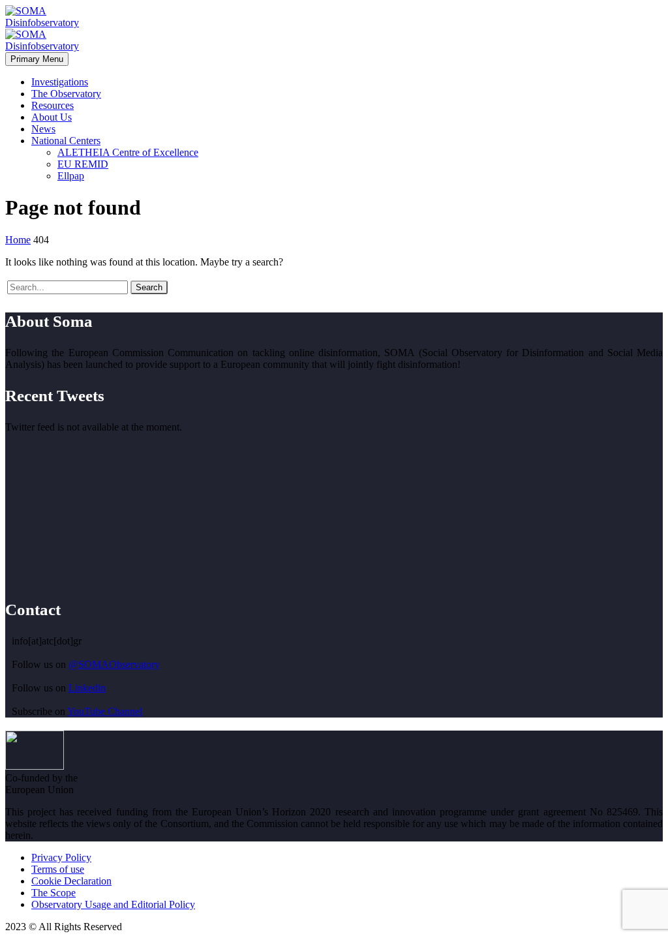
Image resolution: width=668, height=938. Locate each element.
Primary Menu (36, 59)
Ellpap (70, 175)
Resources (52, 105)
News (43, 128)
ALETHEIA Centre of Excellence (127, 152)
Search (149, 287)
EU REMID (82, 164)
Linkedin (87, 687)
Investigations (59, 81)
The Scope (53, 892)
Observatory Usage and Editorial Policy (113, 904)
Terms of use (57, 869)
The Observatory (66, 93)
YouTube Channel (104, 711)
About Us (51, 117)
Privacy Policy (61, 857)
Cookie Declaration (71, 880)
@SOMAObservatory (114, 664)
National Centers (65, 140)
